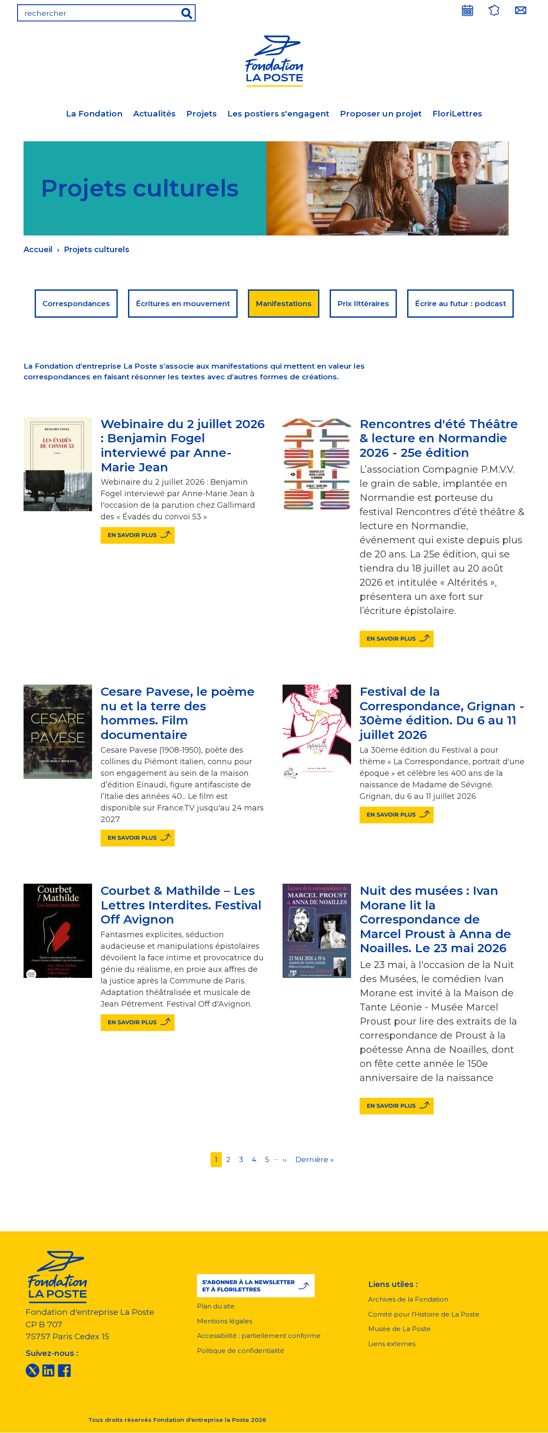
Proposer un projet (381, 114)
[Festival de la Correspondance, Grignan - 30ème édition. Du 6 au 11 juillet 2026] (397, 815)
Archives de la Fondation (408, 1299)
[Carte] (494, 10)
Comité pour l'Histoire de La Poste (424, 1314)
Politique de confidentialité (240, 1351)
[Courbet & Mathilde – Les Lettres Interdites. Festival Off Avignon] (138, 1022)
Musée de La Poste (399, 1329)
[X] (32, 1370)
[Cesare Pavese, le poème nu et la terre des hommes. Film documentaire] (138, 838)
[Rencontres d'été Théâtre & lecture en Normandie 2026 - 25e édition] (397, 639)
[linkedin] (48, 1370)
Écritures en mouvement (183, 303)
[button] (256, 1285)
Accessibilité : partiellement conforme (259, 1336)
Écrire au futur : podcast (460, 303)
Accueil (38, 249)
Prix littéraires (363, 303)
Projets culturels (96, 249)
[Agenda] (467, 10)
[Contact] (520, 10)
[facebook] (64, 1370)
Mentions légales (224, 1321)
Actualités (154, 114)
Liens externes (391, 1344)
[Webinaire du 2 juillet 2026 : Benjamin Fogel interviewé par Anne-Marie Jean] (138, 535)
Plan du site (216, 1306)
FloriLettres (457, 114)
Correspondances (76, 303)
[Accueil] (274, 60)
